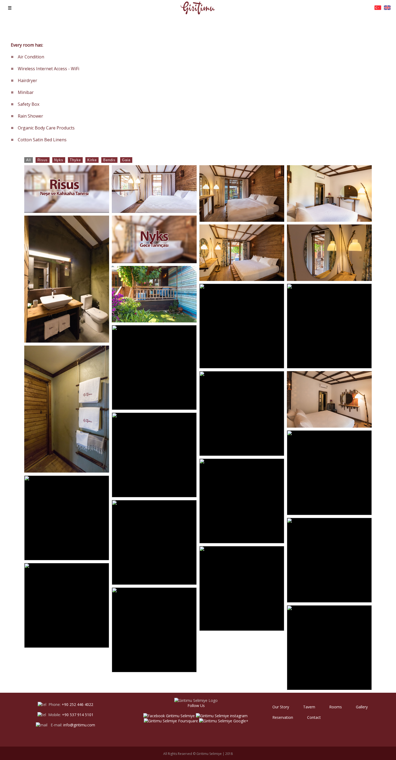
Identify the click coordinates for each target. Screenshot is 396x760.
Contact (314, 717)
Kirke (92, 160)
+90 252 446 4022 (77, 704)
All (28, 160)
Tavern (309, 706)
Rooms (335, 706)
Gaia (126, 160)
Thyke (75, 160)
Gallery (362, 706)
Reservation (282, 717)
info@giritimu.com (79, 724)
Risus (42, 160)
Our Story (280, 706)
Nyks (58, 160)
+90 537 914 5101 (77, 714)
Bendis (109, 160)
